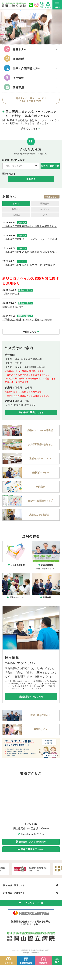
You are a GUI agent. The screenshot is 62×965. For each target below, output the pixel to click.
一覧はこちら (50, 197)
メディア (44, 215)
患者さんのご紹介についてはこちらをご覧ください (31, 99)
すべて (16, 203)
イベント (44, 209)
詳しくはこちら (29, 128)
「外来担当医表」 (22, 375)
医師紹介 (31, 179)
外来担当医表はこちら (32, 412)
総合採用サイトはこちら (31, 696)
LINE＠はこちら (31, 923)
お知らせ (16, 209)
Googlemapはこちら (32, 834)
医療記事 (44, 203)
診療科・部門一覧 (50, 166)
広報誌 (16, 215)
